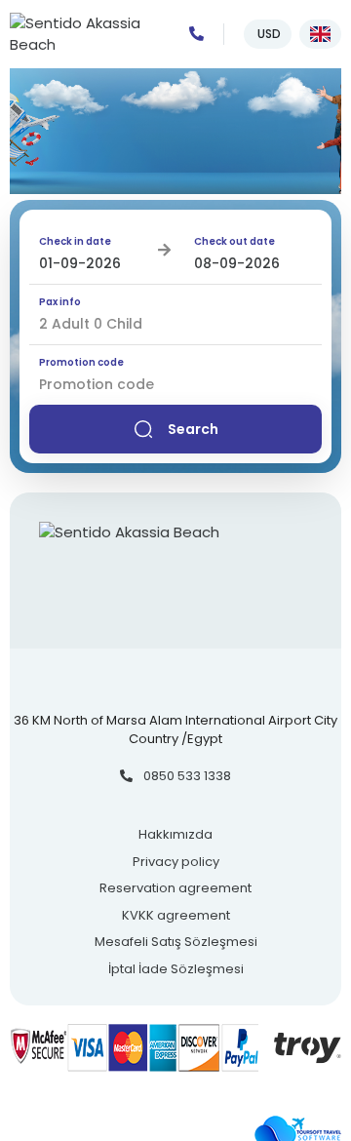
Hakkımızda (175, 834)
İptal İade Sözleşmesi (176, 969)
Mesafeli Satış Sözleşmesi (176, 941)
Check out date (234, 241)
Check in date (75, 241)
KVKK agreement (176, 915)
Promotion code (81, 362)
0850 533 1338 (185, 776)
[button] (320, 34)
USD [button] (267, 33)
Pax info (60, 302)
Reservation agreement (175, 888)
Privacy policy (176, 861)
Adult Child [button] (90, 324)
